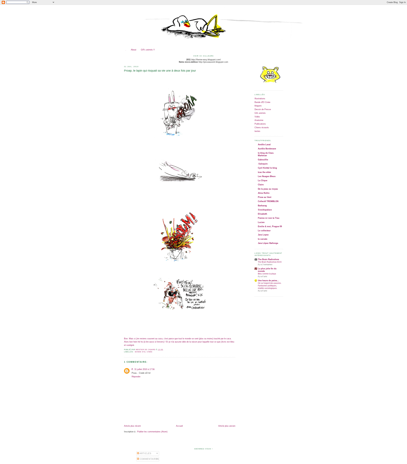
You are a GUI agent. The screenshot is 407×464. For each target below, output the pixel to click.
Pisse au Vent (264, 197)
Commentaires (149, 459)
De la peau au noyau (268, 189)
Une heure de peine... (268, 280)
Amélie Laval (264, 144)
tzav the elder (264, 172)
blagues (258, 106)
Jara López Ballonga (268, 243)
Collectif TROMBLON (268, 201)
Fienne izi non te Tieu (268, 218)
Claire (261, 184)
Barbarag (262, 205)
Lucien (261, 222)
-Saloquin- (263, 164)
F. (132, 369)
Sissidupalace (265, 210)
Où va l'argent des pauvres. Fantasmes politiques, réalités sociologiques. (269, 285)
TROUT (252, 12)
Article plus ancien (226, 426)
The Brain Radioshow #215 (270, 262)
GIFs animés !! (148, 50)
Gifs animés (260, 113)
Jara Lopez (263, 235)
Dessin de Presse (263, 109)
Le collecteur (264, 230)
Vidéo (257, 116)
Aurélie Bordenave (267, 148)
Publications (260, 124)
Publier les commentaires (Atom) (152, 431)
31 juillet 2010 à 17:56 (144, 369)
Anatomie (259, 120)
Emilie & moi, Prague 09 (270, 226)
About (133, 50)
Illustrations (260, 98)
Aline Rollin (263, 193)
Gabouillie (263, 159)
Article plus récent (132, 426)
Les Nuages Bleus (267, 176)
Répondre (136, 376)
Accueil (179, 426)
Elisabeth (262, 214)
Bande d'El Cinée (143, 352)
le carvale (262, 239)
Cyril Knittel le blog (267, 168)
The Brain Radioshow (268, 259)
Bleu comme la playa (267, 274)
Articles (145, 453)
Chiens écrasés (262, 127)
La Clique (262, 180)
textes (257, 131)
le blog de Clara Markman (265, 154)
